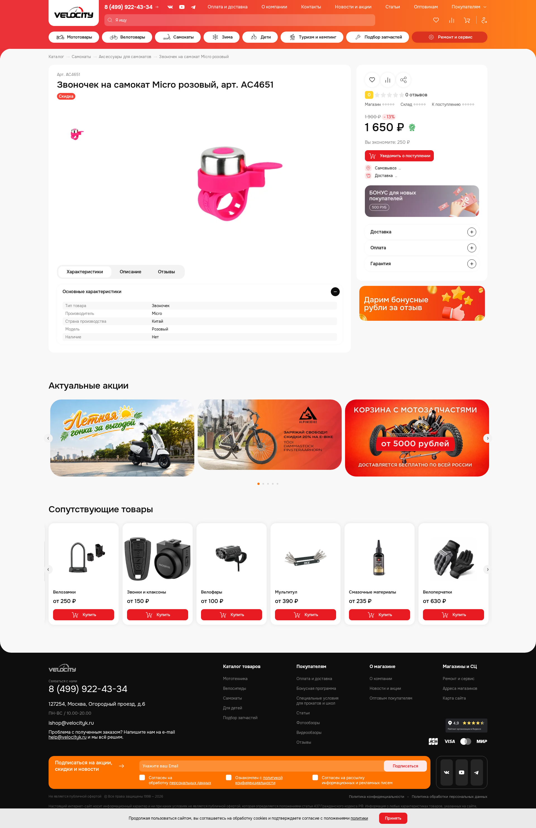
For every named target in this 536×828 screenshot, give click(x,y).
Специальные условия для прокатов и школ (317, 701)
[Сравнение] (451, 20)
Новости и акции (353, 7)
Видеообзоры (309, 732)
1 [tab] (258, 484)
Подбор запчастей (240, 717)
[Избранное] (436, 20)
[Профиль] (481, 20)
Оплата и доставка (228, 7)
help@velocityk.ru (68, 737)
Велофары (211, 592)
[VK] (170, 7)
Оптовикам (426, 7)
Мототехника (235, 678)
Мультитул (286, 592)
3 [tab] (268, 484)
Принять (393, 818)
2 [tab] (263, 484)
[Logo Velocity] (74, 13)
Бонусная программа (316, 688)
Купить (89, 614)
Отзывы (166, 272)
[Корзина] (467, 20)
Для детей (232, 707)
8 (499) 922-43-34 (128, 7)
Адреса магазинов (460, 688)
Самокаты (232, 698)
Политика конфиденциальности (376, 796)
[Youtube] (182, 7)
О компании (274, 7)
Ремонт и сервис (459, 678)
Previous (48, 438)
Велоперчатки (437, 592)
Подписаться (405, 766)
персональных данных (190, 782)
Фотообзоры (308, 722)
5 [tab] (277, 484)
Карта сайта (454, 698)
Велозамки (64, 592)
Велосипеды (234, 688)
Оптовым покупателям (391, 698)
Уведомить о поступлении (405, 155)
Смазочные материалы (372, 592)
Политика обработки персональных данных (449, 796)
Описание (130, 272)
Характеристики (85, 272)
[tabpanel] (122, 437)
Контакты (311, 7)
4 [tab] (273, 484)
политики (359, 818)
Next (487, 438)
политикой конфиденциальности (259, 780)
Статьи (393, 7)
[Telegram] (193, 7)
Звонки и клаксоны (146, 592)
